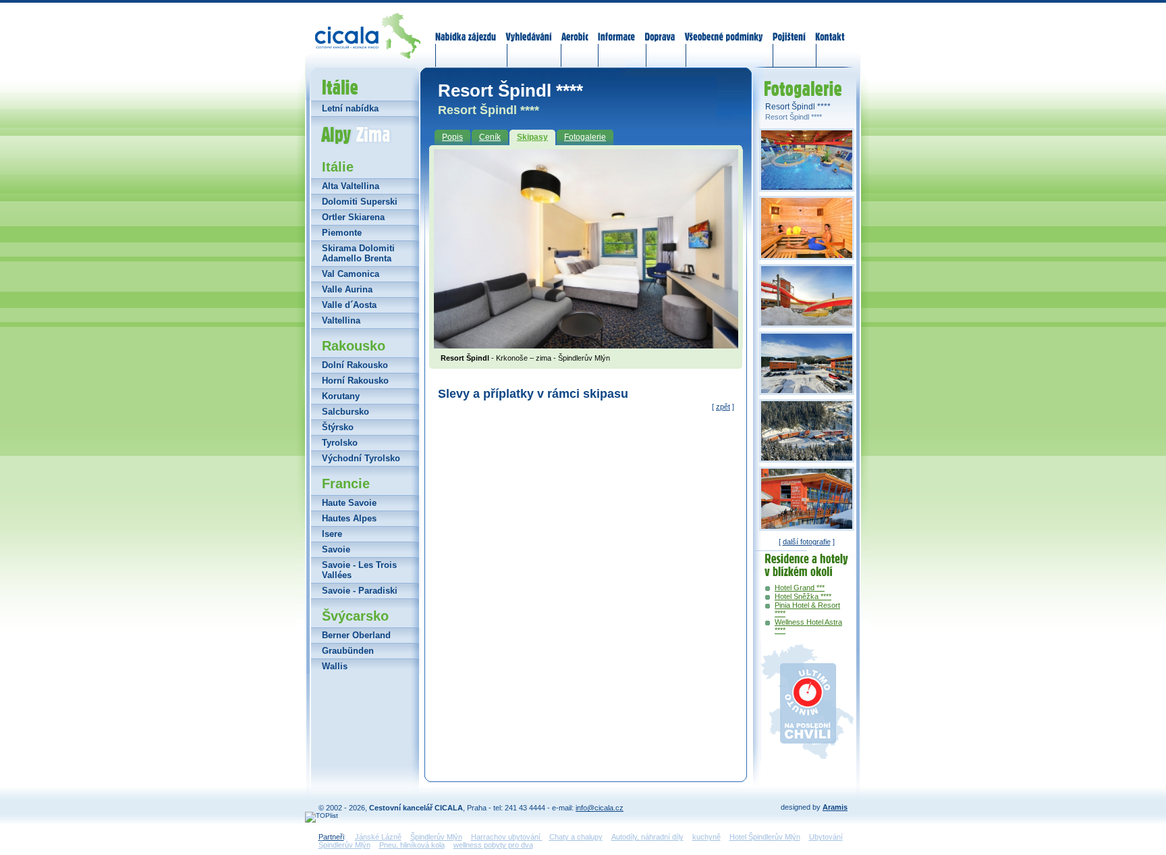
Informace (617, 28)
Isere (332, 534)
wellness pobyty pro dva (493, 845)
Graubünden (348, 651)
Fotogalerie (585, 137)
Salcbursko (345, 412)
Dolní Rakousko (355, 365)
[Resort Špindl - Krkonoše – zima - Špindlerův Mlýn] (586, 344)
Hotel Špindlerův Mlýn (764, 837)
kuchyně (706, 837)
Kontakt (829, 28)
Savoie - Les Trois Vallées (359, 570)
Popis (452, 137)
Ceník (490, 137)
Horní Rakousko (355, 380)
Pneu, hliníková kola (412, 845)
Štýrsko (338, 427)
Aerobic (575, 28)
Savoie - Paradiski (359, 591)
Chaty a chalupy (576, 837)
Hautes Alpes (349, 518)
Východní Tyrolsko (361, 458)
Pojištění (789, 28)
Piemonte (342, 233)
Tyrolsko (340, 443)
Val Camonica (350, 274)
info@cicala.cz (599, 808)
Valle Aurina (347, 289)
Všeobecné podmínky (723, 28)
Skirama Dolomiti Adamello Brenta (358, 253)
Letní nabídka (350, 108)
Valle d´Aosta (349, 305)
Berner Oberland (356, 635)
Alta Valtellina (350, 186)
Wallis (335, 666)
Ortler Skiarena (353, 217)
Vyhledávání (529, 28)
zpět (723, 407)
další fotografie (807, 542)
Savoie (336, 549)
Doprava (659, 28)
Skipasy (532, 137)
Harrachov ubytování (507, 837)
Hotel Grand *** (800, 588)
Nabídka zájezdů (466, 28)
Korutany (341, 396)
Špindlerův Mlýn (436, 837)
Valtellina (341, 320)
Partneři (331, 837)
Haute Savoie (349, 503)
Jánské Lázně (378, 837)
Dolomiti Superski (359, 202)
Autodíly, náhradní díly (647, 837)
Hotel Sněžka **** (803, 596)
